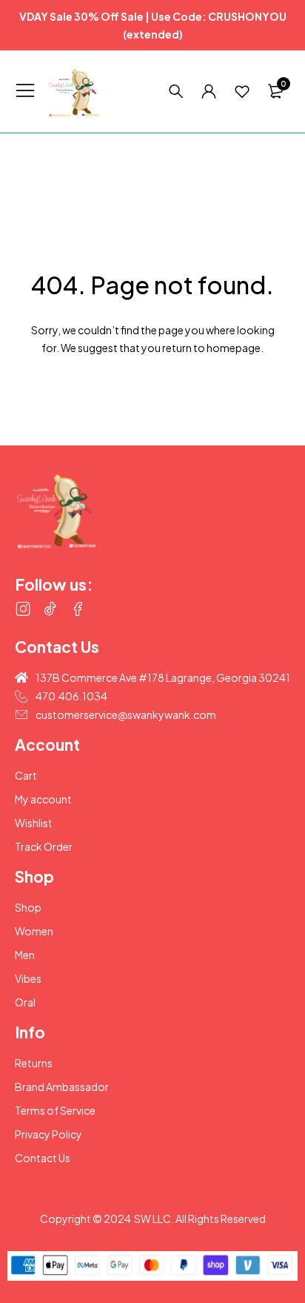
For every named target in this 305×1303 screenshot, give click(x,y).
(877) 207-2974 (62, 568)
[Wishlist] (242, 91)
